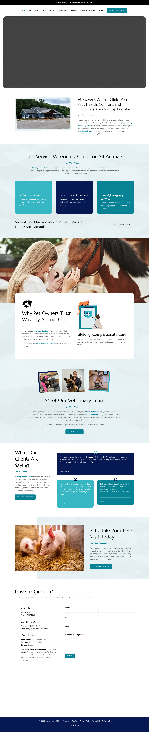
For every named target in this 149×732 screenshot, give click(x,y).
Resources (61, 10)
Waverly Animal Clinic (40, 168)
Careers (73, 10)
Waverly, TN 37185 (28, 615)
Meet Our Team (74, 432)
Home (24, 10)
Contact (101, 10)
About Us (33, 10)
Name (68, 607)
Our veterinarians (91, 414)
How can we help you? (74, 635)
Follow (76, 725)
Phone (67, 626)
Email (67, 618)
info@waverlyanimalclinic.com (82, 2)
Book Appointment (117, 10)
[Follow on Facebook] (71, 725)
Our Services (46, 10)
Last (102, 614)
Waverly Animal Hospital (46, 344)
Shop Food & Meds (87, 10)
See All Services (120, 225)
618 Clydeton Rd (27, 612)
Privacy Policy (85, 721)
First (66, 614)
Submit (70, 655)
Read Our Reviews (25, 497)
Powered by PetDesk (70, 721)
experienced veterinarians (88, 131)
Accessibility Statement (101, 721)
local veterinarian (41, 331)
